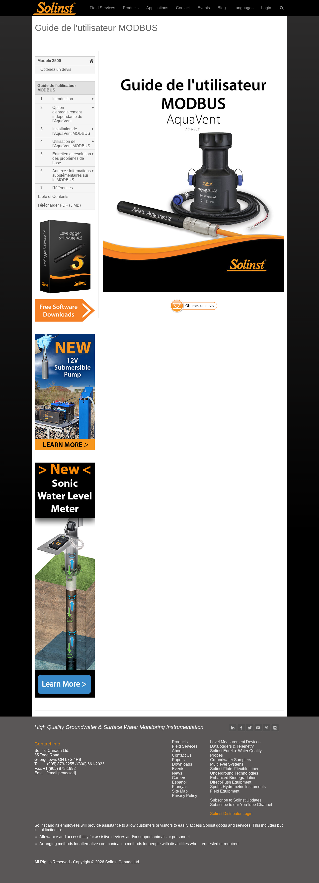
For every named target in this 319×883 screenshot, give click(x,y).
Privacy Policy (184, 796)
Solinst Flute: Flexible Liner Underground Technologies (234, 771)
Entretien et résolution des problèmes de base (71, 158)
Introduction (62, 99)
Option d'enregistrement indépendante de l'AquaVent (67, 114)
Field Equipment (224, 791)
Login (266, 8)
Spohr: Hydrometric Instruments (238, 787)
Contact (183, 8)
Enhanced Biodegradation (233, 778)
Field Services (102, 8)
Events (204, 8)
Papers (178, 760)
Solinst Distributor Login (231, 813)
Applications (157, 8)
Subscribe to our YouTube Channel (241, 805)
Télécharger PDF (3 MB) (59, 205)
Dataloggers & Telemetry (232, 746)
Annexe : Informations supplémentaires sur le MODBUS (71, 175)
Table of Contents (52, 196)
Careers (179, 778)
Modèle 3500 (49, 61)
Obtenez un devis (55, 69)
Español (179, 782)
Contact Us (182, 755)
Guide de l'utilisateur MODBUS (56, 87)
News (177, 773)
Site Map (180, 791)
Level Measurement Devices (235, 742)
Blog (222, 8)
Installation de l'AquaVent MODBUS (71, 131)
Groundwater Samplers (230, 760)
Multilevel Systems (226, 764)
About (177, 751)
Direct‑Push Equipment (230, 782)
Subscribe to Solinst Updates (235, 800)
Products (131, 8)
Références (62, 188)
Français (179, 787)
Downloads (182, 764)
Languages (243, 8)
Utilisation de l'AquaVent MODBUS (71, 143)
